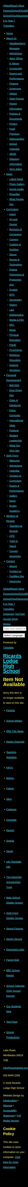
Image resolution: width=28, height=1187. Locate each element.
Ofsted (6, 5)
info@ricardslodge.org (15, 1067)
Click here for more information (11, 1162)
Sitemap (7, 1105)
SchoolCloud (19, 10)
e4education (10, 1100)
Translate (8, 647)
